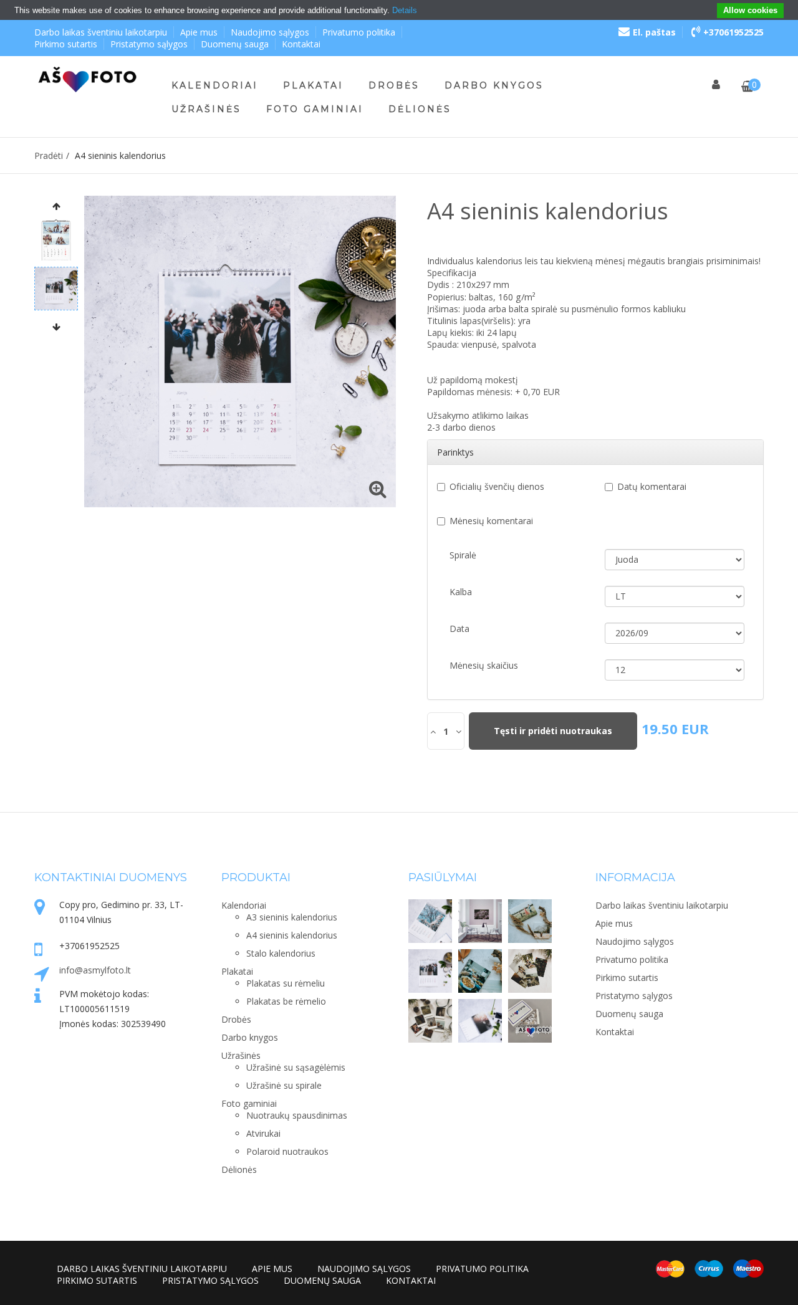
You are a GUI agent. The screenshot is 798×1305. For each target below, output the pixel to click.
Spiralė (462, 555)
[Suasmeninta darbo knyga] (480, 1021)
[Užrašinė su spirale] (480, 971)
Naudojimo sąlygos (270, 32)
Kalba (460, 592)
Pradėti (48, 155)
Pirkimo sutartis (65, 44)
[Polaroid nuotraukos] (430, 1021)
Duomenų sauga (235, 44)
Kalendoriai (214, 85)
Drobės (394, 85)
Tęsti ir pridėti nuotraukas (553, 731)
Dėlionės (419, 109)
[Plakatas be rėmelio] (480, 921)
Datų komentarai (651, 486)
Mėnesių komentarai (491, 521)
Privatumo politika (358, 32)
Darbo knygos (494, 85)
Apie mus (199, 32)
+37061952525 (733, 32)
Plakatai (313, 85)
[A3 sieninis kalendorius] (430, 921)
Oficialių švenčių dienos (496, 486)
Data (459, 628)
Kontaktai (301, 44)
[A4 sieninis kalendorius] (430, 971)
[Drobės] (530, 921)
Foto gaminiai (314, 109)
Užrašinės (206, 109)
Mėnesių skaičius (483, 665)
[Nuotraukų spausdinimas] (530, 971)
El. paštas (654, 32)
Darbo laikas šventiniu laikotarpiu (100, 32)
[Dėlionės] (530, 1021)
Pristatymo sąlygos (149, 44)
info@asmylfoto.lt (95, 970)
